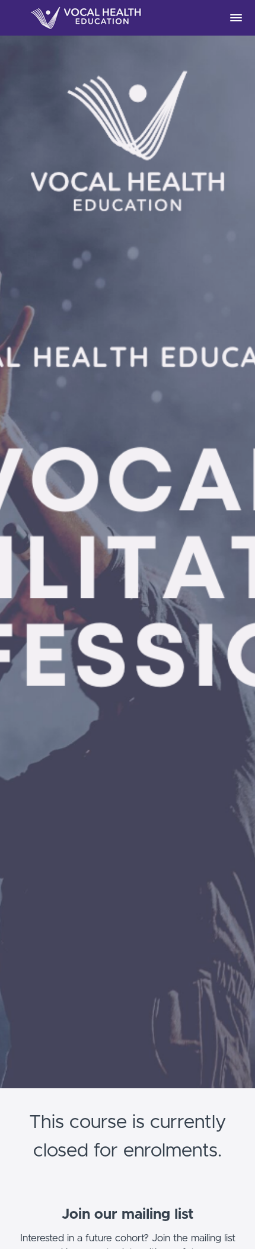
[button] (236, 18)
